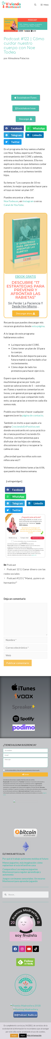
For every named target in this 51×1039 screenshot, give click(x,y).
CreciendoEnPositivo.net (26, 426)
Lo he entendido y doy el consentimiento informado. (22, 770)
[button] (14, 128)
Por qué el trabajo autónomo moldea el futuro (25, 858)
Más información (34, 1035)
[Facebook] (15, 949)
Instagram (28, 201)
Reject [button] (23, 1036)
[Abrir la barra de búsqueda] (35, 4)
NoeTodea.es (11, 201)
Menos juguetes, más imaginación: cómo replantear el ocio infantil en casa (22, 864)
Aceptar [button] (14, 1035)
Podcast (11, 564)
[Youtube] (29, 949)
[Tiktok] (36, 949)
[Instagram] (22, 949)
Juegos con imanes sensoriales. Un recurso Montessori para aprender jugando (23, 880)
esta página (38, 326)
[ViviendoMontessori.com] (11, 4)
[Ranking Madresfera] (25, 1009)
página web (34, 555)
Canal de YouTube (14, 204)
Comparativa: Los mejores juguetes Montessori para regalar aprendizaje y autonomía (21, 872)
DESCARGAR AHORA (37, 537)
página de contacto (32, 415)
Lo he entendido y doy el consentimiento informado (25, 542)
